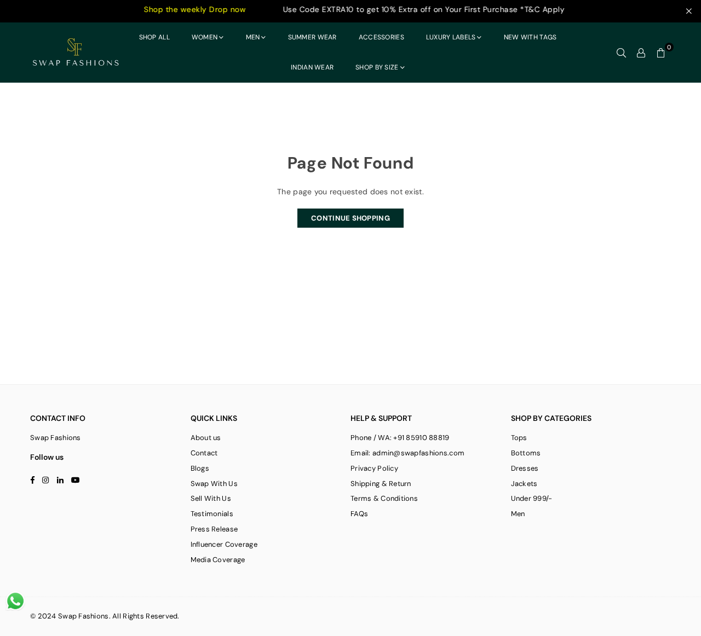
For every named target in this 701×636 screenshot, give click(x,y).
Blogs (200, 468)
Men (518, 513)
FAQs (359, 513)
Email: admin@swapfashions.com (407, 453)
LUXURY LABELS (451, 37)
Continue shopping (350, 218)
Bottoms (526, 453)
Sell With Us (211, 498)
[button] (661, 52)
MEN (253, 37)
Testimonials (212, 513)
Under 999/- (532, 498)
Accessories (381, 37)
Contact (204, 453)
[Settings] (641, 52)
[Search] (621, 52)
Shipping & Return (380, 483)
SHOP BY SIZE (376, 67)
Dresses (525, 468)
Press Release (214, 529)
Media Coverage (218, 559)
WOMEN (204, 37)
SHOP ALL (154, 37)
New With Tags (530, 37)
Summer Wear (312, 37)
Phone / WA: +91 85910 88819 (400, 437)
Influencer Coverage (224, 544)
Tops (519, 437)
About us (206, 437)
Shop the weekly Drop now (182, 9)
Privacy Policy (374, 468)
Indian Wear (312, 67)
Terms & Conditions (384, 498)
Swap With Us (214, 483)
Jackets (524, 483)
